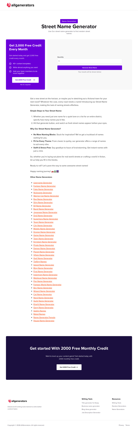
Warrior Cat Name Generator (46, 195)
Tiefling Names (40, 261)
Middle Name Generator (44, 228)
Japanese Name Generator (45, 212)
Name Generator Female (44, 317)
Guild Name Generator (43, 300)
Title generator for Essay (90, 403)
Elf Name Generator (42, 205)
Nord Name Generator (43, 297)
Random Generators (119, 406)
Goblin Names (39, 310)
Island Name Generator (43, 264)
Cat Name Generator (42, 294)
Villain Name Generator (43, 254)
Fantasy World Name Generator (47, 284)
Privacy (121, 425)
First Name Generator (43, 271)
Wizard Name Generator (44, 291)
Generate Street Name (89, 68)
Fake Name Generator (43, 189)
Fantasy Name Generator (44, 186)
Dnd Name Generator (42, 215)
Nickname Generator (42, 192)
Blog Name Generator (43, 268)
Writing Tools (116, 403)
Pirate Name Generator (43, 245)
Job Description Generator (91, 412)
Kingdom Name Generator (45, 241)
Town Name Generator (43, 238)
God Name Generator (42, 258)
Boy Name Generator (42, 287)
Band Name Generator (43, 208)
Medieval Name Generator (45, 277)
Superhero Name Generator (45, 218)
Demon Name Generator (44, 248)
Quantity (60, 57)
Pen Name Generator (42, 281)
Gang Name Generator (43, 307)
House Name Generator (43, 320)
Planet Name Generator (43, 251)
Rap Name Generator (42, 199)
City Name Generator (42, 225)
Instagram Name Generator (45, 274)
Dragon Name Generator (44, 232)
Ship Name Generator (43, 202)
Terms (127, 425)
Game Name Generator (43, 235)
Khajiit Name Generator (43, 304)
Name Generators (69, 21)
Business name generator (91, 406)
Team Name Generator (43, 222)
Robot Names (39, 314)
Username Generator (42, 182)
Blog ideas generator (89, 409)
